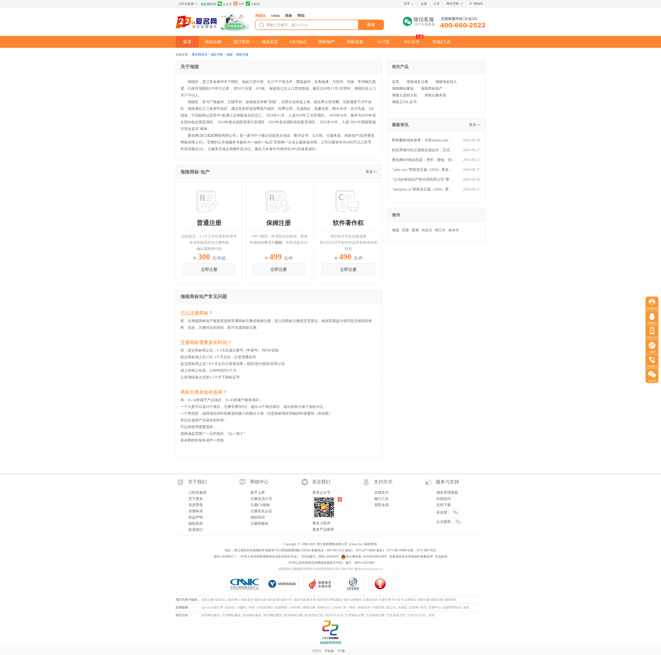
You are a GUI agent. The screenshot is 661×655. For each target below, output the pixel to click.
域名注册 (213, 42)
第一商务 (349, 607)
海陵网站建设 (403, 88)
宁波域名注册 (354, 615)
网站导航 (452, 3)
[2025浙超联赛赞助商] (330, 632)
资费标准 (195, 511)
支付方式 (383, 481)
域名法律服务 (352, 599)
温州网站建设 (252, 615)
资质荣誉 (195, 505)
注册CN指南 (260, 505)
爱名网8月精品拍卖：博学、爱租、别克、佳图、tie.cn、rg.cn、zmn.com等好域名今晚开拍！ (423, 160)
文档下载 (443, 505)
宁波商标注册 (375, 615)
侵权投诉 (257, 517)
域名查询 (323, 599)
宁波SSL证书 (416, 615)
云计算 (383, 42)
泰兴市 (453, 230)
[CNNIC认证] (246, 584)
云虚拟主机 (370, 599)
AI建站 (241, 607)
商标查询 (450, 599)
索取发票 (381, 505)
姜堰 (415, 230)
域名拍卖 (260, 599)
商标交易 (437, 599)
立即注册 (209, 269)
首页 (187, 42)
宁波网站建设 (231, 615)
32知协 (336, 607)
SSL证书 (412, 42)
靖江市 (440, 230)
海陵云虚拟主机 (404, 95)
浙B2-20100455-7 (225, 556)
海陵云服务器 (435, 95)
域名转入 (221, 599)
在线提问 (443, 499)
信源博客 (281, 607)
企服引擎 (385, 599)
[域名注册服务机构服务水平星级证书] (380, 584)
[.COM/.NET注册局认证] (284, 584)
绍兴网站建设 (272, 615)
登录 (407, 3)
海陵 (229, 54)
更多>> (371, 172)
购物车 (478, 3)
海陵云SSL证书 (404, 102)
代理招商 (378, 607)
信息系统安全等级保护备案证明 (411, 556)
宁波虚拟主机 (396, 615)
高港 (405, 230)
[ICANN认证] (355, 584)
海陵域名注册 (417, 82)
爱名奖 (311, 599)
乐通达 (402, 607)
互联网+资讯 (418, 607)
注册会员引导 (261, 499)
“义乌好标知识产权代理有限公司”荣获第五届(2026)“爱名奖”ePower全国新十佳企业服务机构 (423, 179)
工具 (447, 42)
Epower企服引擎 (212, 607)
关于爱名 (195, 499)
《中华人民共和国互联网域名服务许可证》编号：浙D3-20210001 (330, 563)
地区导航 (217, 54)
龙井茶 (230, 607)
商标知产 (326, 42)
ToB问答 (295, 607)
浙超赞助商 (208, 4)
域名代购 (300, 599)
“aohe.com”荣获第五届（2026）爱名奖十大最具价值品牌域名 (423, 170)
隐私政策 (195, 523)
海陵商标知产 (432, 88)
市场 (436, 42)
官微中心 (435, 607)
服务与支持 (447, 481)
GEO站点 (298, 42)
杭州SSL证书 (334, 615)
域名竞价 (247, 599)
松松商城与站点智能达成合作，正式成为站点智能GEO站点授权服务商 (423, 150)
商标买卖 (355, 42)
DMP (251, 607)
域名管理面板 (447, 492)
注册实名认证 (261, 511)
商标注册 (242, 54)
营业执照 (441, 556)
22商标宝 (410, 599)
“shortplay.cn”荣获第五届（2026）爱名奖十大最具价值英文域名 (423, 189)
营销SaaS (323, 607)
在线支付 (381, 492)
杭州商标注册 (293, 615)
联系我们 (195, 530)
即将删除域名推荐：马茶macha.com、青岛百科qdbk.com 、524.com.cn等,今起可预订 (423, 140)
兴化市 (426, 230)
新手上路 (257, 492)
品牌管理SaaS (452, 607)
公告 (437, 3)
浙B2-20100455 (328, 556)
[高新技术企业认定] (322, 584)
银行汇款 (381, 499)
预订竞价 (241, 42)
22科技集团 (186, 4)
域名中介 (286, 599)
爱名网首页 (199, 54)
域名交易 (273, 599)
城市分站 (182, 615)
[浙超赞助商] (234, 22)
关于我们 (197, 481)
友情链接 (182, 607)
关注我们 (321, 481)
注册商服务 (259, 523)
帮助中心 (259, 481)
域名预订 (234, 599)
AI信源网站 (265, 607)
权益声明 (195, 517)
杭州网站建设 (210, 615)
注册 (424, 4)
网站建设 (336, 599)
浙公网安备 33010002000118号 (366, 556)
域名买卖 (270, 42)
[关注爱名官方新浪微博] (340, 499)
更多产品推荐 (323, 529)
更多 (466, 607)
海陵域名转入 (446, 82)
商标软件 (364, 607)
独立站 (391, 607)
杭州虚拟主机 (314, 615)
